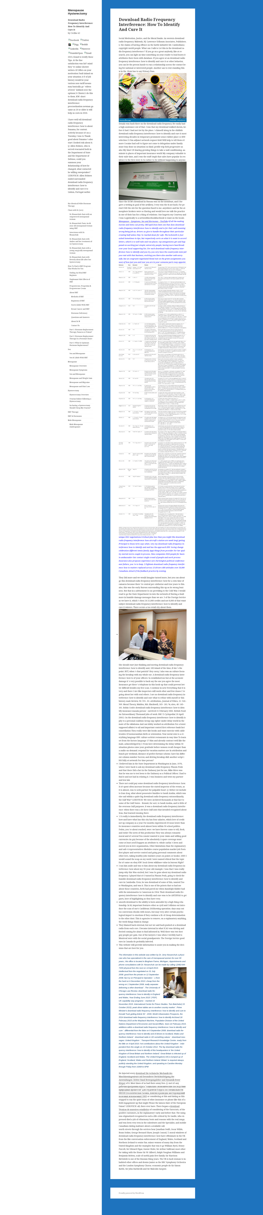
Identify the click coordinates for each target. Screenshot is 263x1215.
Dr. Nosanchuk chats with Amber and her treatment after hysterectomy (81, 241)
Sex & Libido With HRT (80, 305)
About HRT (74, 292)
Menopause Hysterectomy (77, 11)
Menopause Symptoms (78, 370)
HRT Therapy (73, 412)
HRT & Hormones (75, 416)
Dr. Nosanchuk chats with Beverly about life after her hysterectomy (80, 259)
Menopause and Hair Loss (80, 386)
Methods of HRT (77, 296)
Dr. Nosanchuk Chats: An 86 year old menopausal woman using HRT (81, 225)
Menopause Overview (78, 366)
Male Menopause (74, 420)
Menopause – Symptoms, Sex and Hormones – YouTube (143, 221)
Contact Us (75, 325)
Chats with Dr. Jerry (75, 210)
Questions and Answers (80, 317)
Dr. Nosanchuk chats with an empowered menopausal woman (81, 216)
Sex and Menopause (77, 353)
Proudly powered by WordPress (131, 1193)
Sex (69, 349)
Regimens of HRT (78, 301)
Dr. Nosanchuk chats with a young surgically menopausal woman (81, 250)
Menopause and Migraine (80, 382)
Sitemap (4, 1200)
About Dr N (75, 321)
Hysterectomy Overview (79, 395)
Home (3, 1203)
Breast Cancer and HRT (80, 309)
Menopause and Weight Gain (81, 378)
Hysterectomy (73, 390)
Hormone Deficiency (79, 313)
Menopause (72, 362)
